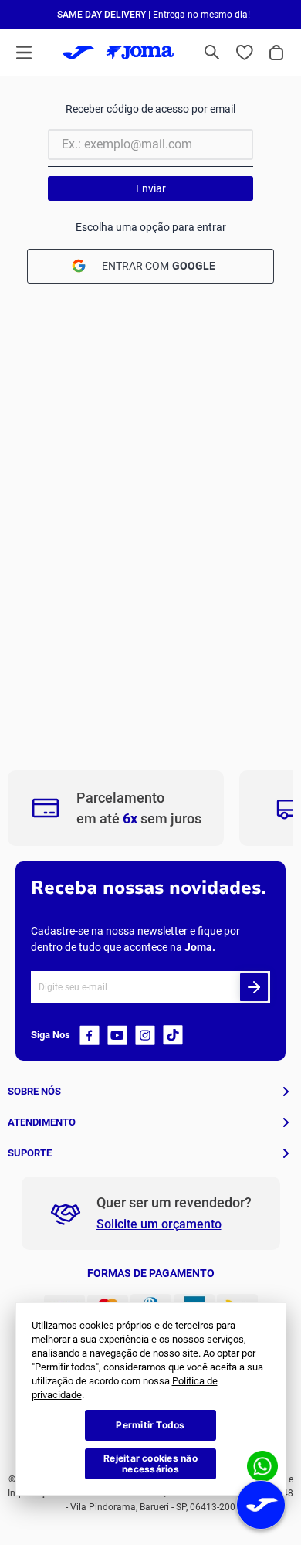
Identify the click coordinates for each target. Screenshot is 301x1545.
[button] (212, 52)
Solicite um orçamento (159, 1224)
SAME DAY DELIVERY (101, 14)
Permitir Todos (150, 1425)
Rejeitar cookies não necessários (150, 1463)
